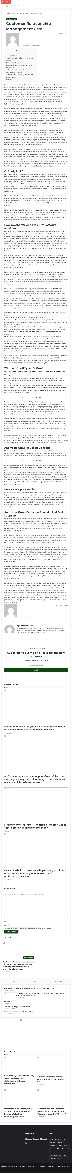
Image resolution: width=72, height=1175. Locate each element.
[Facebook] (0, 1174)
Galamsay (60, 1142)
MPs (63, 1148)
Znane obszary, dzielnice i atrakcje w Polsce (19, 1012)
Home (59, 1166)
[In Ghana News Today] (13, 6)
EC (64, 1139)
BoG (51, 1139)
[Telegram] (4, 1174)
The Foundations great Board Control (17, 1007)
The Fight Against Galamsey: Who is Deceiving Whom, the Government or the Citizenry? (51, 1111)
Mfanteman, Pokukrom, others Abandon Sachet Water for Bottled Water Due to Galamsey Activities (18, 1112)
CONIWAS (58, 1139)
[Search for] (70, 7)
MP (58, 1148)
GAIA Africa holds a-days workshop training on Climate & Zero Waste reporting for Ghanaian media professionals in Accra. (18, 965)
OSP (56, 1152)
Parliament (63, 1152)
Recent (35, 981)
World (68, 1166)
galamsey (53, 1145)
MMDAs (52, 1148)
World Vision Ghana (55, 1158)
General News (11, 19)
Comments (58, 981)
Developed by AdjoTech (47, 1166)
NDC (68, 1148)
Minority (66, 1145)
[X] (2, 1174)
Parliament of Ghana (55, 1155)
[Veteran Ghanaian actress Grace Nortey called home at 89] (52, 1065)
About (64, 1166)
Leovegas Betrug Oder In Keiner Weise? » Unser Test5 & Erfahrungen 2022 (29, 988)
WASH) (65, 1155)
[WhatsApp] (3, 1174)
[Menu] (2, 7)
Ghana (60, 1145)
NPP (51, 1152)
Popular (12, 981)
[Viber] (5, 1174)
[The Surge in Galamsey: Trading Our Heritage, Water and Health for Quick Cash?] (28, 1139)
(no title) (7, 1002)
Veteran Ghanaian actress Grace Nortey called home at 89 (51, 1079)
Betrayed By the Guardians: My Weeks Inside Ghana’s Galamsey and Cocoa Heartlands (19, 1079)
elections (52, 1142)
